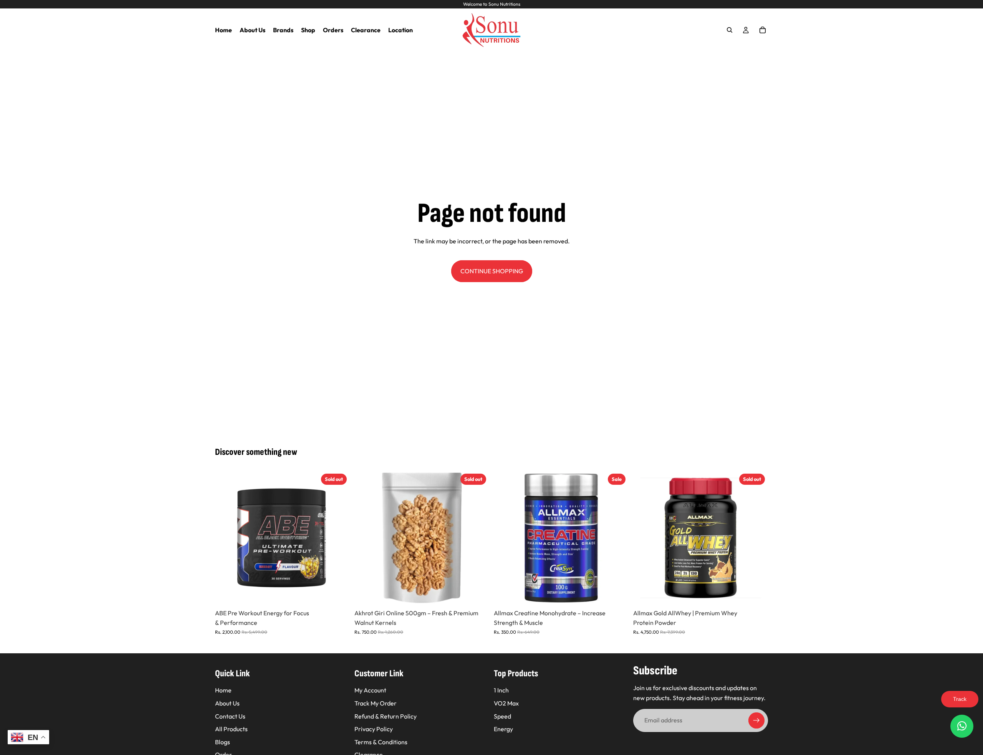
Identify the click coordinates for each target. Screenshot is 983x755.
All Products (231, 729)
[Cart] (762, 29)
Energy (503, 729)
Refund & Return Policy (385, 716)
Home (223, 690)
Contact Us (230, 716)
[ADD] (617, 593)
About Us (227, 703)
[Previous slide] (226, 537)
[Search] (729, 29)
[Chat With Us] (961, 726)
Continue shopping (491, 271)
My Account (370, 690)
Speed (502, 716)
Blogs (222, 742)
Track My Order (375, 703)
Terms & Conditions (380, 742)
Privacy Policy (373, 729)
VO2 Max (506, 703)
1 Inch (501, 690)
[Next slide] (338, 537)
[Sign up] (756, 721)
